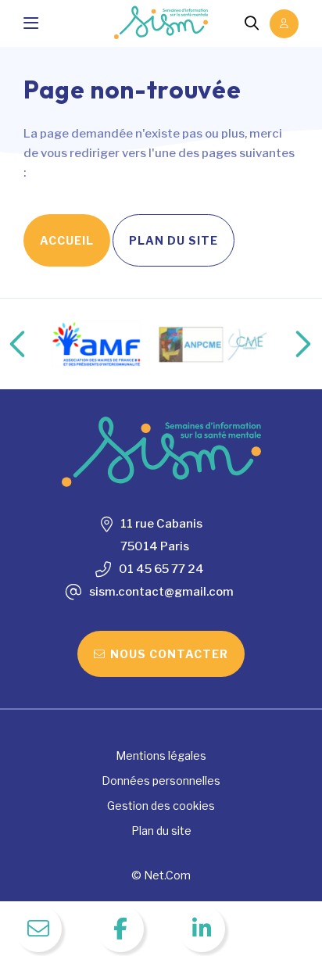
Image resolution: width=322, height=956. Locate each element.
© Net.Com (161, 875)
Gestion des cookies (161, 805)
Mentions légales (161, 755)
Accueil (67, 240)
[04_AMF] (96, 344)
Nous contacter (169, 654)
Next (287, 344)
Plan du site (173, 240)
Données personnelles (161, 780)
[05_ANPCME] (215, 344)
